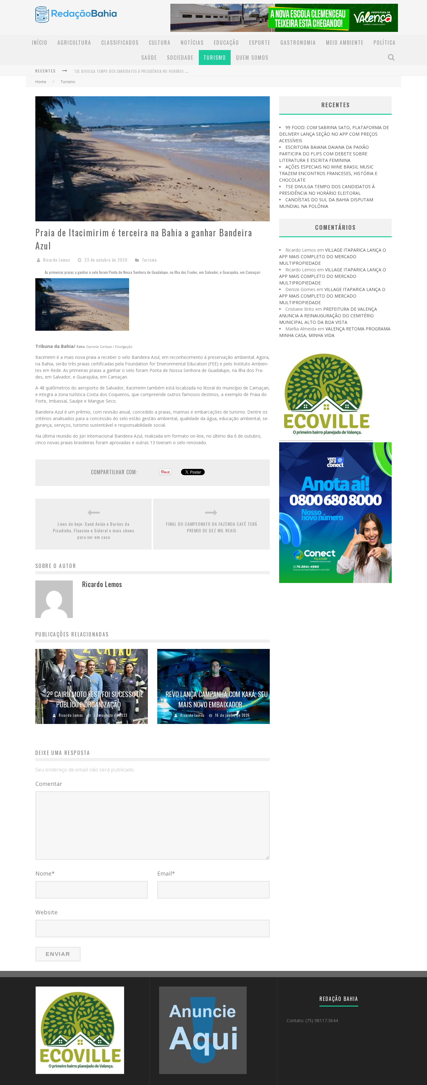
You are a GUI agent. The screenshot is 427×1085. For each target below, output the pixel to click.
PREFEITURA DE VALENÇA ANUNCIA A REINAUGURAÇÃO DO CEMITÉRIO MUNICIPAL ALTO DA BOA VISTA (328, 315)
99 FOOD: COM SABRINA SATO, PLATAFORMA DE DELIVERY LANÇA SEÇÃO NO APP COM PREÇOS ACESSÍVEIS (334, 133)
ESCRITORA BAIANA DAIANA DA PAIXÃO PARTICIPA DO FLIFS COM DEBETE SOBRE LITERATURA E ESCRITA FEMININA (324, 153)
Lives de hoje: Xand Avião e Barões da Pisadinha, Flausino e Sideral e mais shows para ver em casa (93, 530)
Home (40, 81)
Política (385, 42)
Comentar (48, 783)
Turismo (214, 57)
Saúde (149, 57)
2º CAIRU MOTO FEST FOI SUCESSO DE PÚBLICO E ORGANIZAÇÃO (95, 699)
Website (46, 912)
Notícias (192, 42)
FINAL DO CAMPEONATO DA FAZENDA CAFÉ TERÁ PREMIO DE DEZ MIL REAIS (211, 527)
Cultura (160, 42)
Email (166, 873)
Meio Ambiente (345, 42)
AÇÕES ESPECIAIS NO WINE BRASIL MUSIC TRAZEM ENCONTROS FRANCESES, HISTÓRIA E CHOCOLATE (328, 173)
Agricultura (74, 42)
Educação (226, 42)
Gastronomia (298, 42)
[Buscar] (392, 57)
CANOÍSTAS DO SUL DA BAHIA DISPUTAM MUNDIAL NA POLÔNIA (124, 71)
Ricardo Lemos (56, 260)
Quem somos (252, 57)
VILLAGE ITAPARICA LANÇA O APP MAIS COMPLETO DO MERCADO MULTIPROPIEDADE (332, 256)
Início (40, 42)
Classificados (120, 42)
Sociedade (180, 57)
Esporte (259, 42)
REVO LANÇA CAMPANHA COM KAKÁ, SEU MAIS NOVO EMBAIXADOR (217, 699)
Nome (45, 873)
